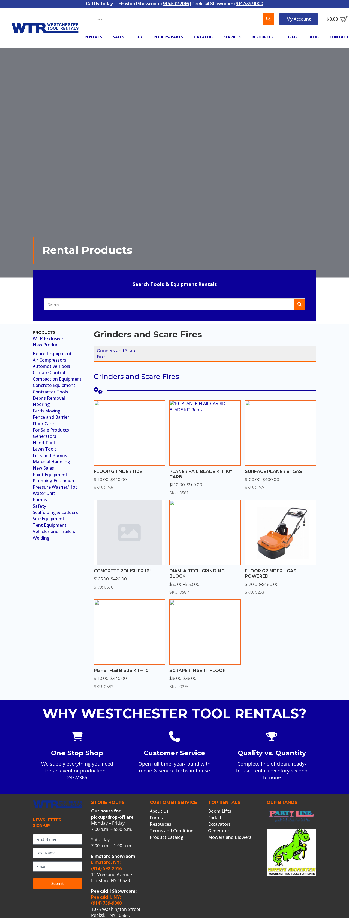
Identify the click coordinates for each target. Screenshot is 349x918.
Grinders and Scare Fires (117, 354)
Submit (57, 883)
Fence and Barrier (51, 417)
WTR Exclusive (48, 338)
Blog (313, 36)
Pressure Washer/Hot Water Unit (55, 490)
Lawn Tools (45, 449)
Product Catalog (166, 837)
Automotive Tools (51, 366)
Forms (290, 36)
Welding (41, 538)
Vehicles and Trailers (54, 531)
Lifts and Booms (50, 455)
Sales (118, 36)
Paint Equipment (50, 475)
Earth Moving (47, 411)
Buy (139, 36)
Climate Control (49, 372)
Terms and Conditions (173, 831)
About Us (159, 811)
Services (232, 36)
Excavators (219, 824)
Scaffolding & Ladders (55, 512)
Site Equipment (48, 519)
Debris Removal (49, 398)
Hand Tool (44, 443)
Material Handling (51, 462)
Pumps (40, 500)
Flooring (41, 404)
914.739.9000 (249, 3)
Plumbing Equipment (54, 481)
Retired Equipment (52, 353)
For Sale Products (51, 430)
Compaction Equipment (57, 379)
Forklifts (216, 818)
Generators (44, 436)
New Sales (43, 468)
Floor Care (43, 424)
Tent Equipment (50, 525)
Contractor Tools (50, 392)
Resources (262, 36)
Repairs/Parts (168, 36)
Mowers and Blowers (229, 837)
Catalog (203, 36)
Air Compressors (49, 360)
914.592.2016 (176, 3)
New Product (46, 345)
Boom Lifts (219, 811)
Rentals (93, 36)
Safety (39, 506)
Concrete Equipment (54, 385)
